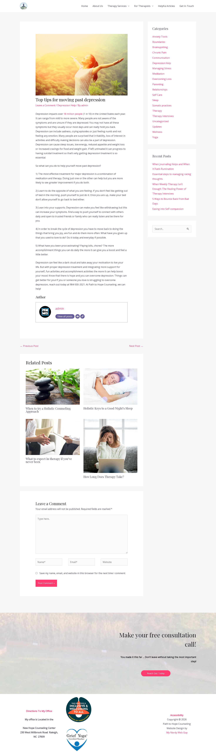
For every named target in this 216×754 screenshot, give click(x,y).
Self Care (157, 94)
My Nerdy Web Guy (176, 732)
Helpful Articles (166, 6)
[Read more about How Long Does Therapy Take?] (110, 445)
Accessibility (176, 715)
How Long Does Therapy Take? (103, 477)
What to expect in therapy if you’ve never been (49, 460)
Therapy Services (117, 6)
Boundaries (158, 42)
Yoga (155, 137)
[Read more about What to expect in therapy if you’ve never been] (53, 436)
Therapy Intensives (163, 116)
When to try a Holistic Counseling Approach (48, 409)
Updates (157, 126)
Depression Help (66, 105)
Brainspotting (160, 47)
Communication (161, 57)
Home (84, 6)
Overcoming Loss (161, 79)
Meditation (158, 73)
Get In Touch (187, 6)
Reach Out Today (156, 673)
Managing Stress (161, 68)
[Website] (82, 316)
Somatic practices (161, 105)
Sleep (155, 100)
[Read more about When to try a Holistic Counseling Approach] (53, 386)
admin (59, 309)
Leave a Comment (45, 105)
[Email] (77, 316)
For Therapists (142, 6)
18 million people (73, 113)
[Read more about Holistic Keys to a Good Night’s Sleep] (110, 386)
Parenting (157, 84)
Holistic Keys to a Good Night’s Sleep (108, 408)
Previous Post (29, 346)
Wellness (157, 132)
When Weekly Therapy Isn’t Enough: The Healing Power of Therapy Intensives (169, 189)
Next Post (136, 346)
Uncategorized (160, 121)
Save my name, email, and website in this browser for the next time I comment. (83, 573)
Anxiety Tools (159, 36)
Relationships (159, 89)
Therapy (157, 110)
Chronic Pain (159, 52)
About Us (98, 6)
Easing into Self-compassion (168, 208)
